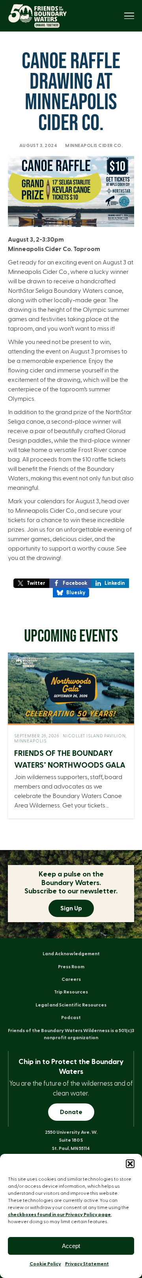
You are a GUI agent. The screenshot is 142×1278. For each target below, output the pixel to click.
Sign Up (71, 908)
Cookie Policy (45, 1263)
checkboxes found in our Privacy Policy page (59, 1214)
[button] (130, 1164)
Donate (71, 1112)
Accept (71, 1246)
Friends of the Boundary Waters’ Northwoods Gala (69, 759)
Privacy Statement (87, 1263)
